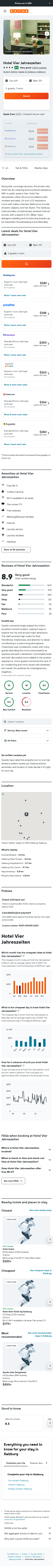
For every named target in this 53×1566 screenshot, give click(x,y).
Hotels (24, 1554)
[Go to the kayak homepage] (19, 11)
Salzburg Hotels (15, 1559)
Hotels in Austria (14, 1556)
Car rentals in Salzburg (18, 1480)
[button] (50, 3)
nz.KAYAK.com (12, 1554)
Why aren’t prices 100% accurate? (21, 1538)
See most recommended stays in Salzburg (40, 1334)
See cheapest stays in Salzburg (41, 1272)
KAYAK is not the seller (15, 1528)
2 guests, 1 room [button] (14, 88)
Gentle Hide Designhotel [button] (14, 1372)
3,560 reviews (39, 67)
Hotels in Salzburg (16, 1484)
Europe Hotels (36, 1554)
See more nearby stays (41, 1210)
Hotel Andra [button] (8, 1249)
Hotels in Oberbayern (33, 1556)
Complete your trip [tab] (15, 1463)
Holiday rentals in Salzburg (20, 1488)
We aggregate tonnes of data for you (23, 1533)
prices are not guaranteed (14, 1519)
